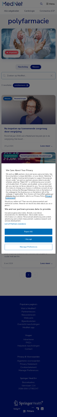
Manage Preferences (28, 247)
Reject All (28, 231)
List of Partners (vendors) (15, 224)
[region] (28, 208)
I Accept (28, 239)
